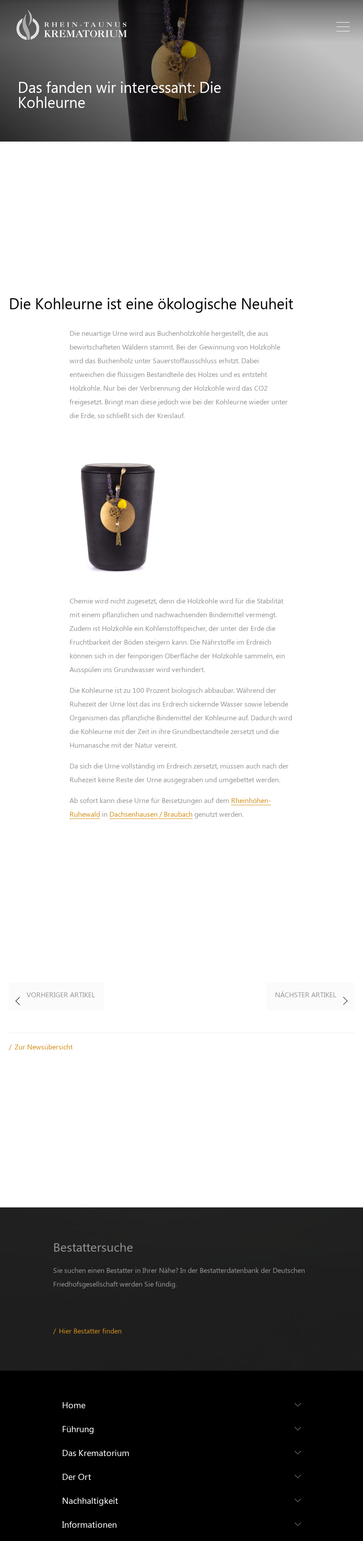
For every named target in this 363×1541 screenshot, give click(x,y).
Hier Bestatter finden (90, 1330)
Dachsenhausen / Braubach (151, 814)
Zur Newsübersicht (44, 1046)
